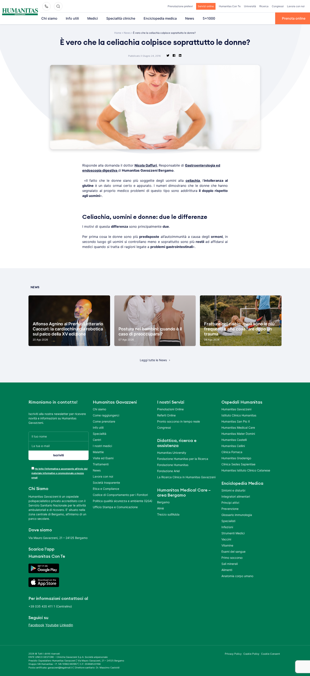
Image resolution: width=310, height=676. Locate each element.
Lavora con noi (296, 6)
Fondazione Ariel (168, 471)
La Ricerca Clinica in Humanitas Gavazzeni (186, 477)
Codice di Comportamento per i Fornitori (120, 495)
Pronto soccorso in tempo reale (178, 421)
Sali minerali (229, 564)
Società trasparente (106, 482)
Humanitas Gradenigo (236, 458)
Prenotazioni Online (170, 409)
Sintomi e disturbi (233, 490)
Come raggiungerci (106, 415)
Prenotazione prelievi (180, 6)
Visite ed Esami (103, 458)
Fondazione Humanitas (172, 465)
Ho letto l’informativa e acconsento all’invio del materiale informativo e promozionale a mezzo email (59, 473)
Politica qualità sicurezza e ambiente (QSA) (122, 501)
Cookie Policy (251, 653)
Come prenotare (104, 421)
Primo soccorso (232, 557)
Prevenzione (230, 508)
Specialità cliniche (120, 18)
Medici (92, 18)
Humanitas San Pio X (235, 421)
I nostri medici (102, 446)
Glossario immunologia (236, 515)
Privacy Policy (233, 653)
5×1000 (209, 18)
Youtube (52, 625)
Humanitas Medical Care (238, 427)
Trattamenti (101, 464)
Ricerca (263, 6)
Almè (160, 508)
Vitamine (227, 545)
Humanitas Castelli (234, 440)
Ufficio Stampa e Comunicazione (115, 507)
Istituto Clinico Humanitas (238, 415)
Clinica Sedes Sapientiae (238, 464)
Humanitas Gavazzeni (236, 409)
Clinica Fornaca (231, 452)
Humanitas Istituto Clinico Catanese (245, 470)
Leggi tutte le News (153, 360)
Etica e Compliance (106, 488)
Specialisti (228, 521)
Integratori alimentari (235, 496)
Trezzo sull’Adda (168, 514)
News (189, 18)
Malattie (98, 452)
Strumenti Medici (233, 533)
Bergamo (163, 502)
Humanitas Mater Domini (238, 433)
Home (117, 32)
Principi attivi (230, 502)
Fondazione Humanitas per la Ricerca (182, 459)
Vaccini (226, 539)
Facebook (36, 625)
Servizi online (206, 6)
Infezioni (227, 527)
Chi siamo (49, 18)
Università (250, 6)
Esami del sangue (233, 551)
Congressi (278, 6)
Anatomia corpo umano (237, 576)
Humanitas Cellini (233, 446)
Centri (97, 440)
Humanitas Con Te (230, 6)
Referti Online (166, 415)
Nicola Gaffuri (146, 165)
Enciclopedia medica (160, 18)
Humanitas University (171, 452)
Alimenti (226, 570)
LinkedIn (66, 625)
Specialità (99, 433)
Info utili (72, 18)
